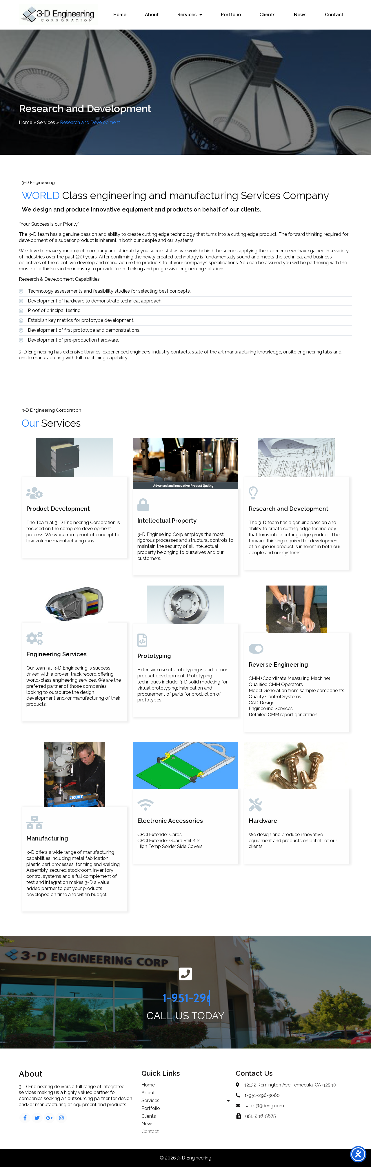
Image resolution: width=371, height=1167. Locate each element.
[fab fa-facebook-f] (24, 1118)
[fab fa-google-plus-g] (49, 1118)
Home (25, 122)
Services (46, 122)
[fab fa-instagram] (61, 1118)
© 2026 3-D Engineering (185, 1158)
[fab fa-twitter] (37, 1118)
